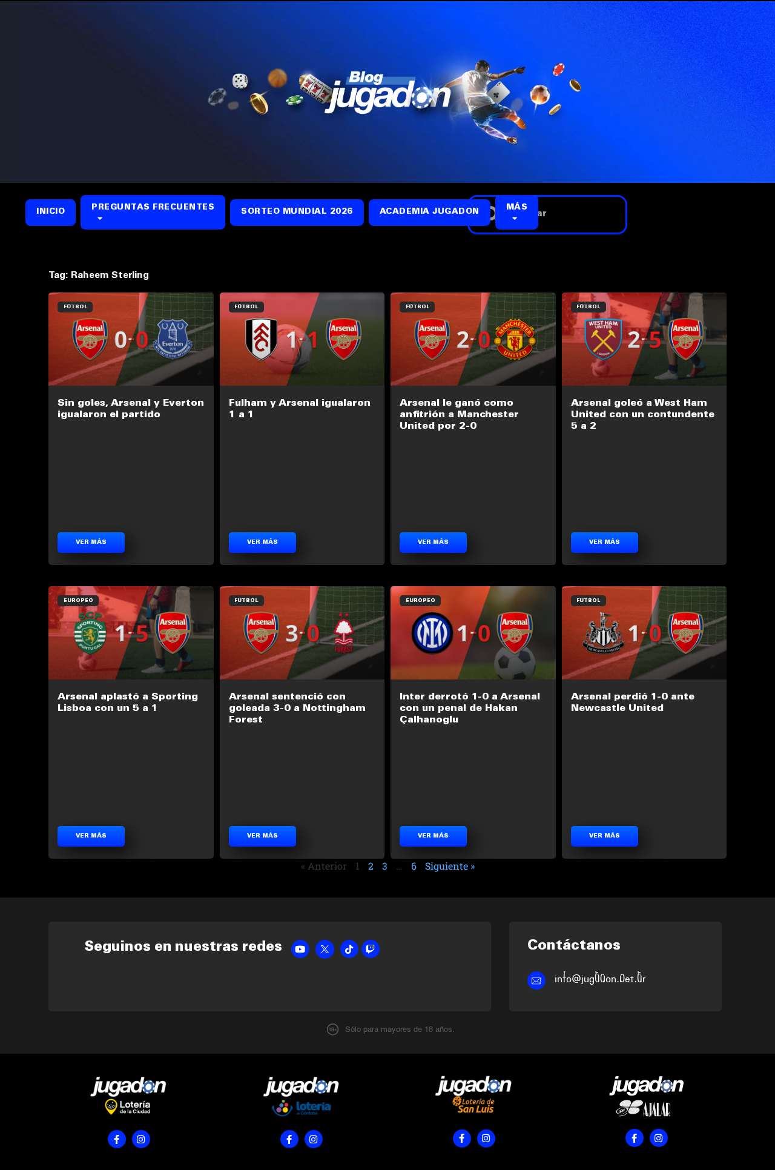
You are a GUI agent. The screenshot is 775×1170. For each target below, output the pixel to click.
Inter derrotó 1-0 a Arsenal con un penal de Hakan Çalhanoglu (470, 708)
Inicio (50, 212)
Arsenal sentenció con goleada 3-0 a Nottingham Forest (297, 708)
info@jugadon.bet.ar (600, 979)
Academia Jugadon (430, 212)
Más (517, 208)
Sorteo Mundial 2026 (297, 212)
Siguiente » (450, 865)
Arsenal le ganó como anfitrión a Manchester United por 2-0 (459, 414)
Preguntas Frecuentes (152, 208)
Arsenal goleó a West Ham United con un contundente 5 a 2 (642, 414)
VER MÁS (91, 543)
